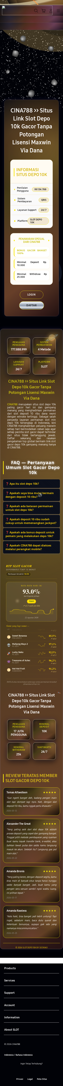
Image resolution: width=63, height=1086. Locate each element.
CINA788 (12, 404)
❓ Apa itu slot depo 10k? (22, 484)
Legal (30, 1079)
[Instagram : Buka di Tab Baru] (35, 1071)
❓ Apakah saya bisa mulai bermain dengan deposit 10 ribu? (30, 495)
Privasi (19, 1079)
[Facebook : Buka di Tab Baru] (21, 1071)
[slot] (10, 10)
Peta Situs (42, 1079)
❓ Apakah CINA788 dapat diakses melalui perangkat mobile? (28, 547)
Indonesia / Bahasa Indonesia (18, 1055)
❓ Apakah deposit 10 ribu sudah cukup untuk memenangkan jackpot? (31, 521)
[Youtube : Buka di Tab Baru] (42, 1071)
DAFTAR (31, 305)
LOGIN (31, 294)
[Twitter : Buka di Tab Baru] (28, 1071)
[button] (43, 10)
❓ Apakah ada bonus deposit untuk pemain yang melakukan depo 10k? (30, 534)
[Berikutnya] (59, 62)
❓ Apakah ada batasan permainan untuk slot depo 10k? (29, 508)
